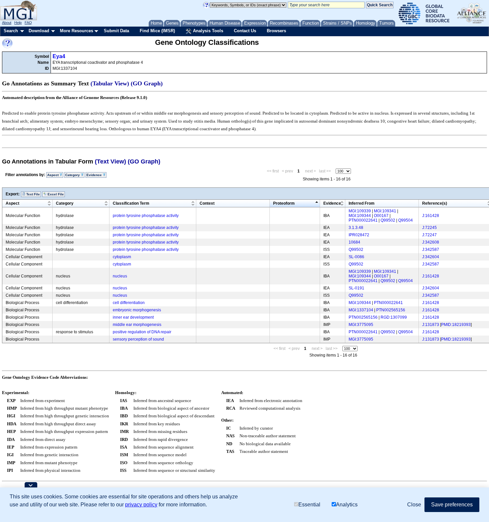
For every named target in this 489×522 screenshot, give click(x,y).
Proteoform (284, 203)
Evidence (332, 203)
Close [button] (414, 504)
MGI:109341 (385, 211)
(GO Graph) (147, 83)
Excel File (55, 194)
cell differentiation (129, 302)
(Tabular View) (109, 83)
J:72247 (429, 235)
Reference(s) (434, 203)
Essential (309, 504)
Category (65, 203)
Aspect (12, 203)
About (6, 23)
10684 (354, 242)
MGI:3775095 (361, 324)
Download (39, 30)
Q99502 (388, 220)
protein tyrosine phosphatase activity (146, 215)
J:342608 (430, 242)
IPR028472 (359, 235)
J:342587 (430, 249)
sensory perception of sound (138, 339)
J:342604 (430, 257)
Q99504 (405, 220)
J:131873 (430, 324)
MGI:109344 (360, 215)
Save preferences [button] (452, 504)
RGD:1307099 (394, 317)
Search (11, 30)
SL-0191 (356, 288)
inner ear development (133, 317)
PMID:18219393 (456, 324)
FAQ (28, 23)
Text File (32, 194)
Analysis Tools (207, 30)
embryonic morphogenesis (137, 310)
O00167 (381, 215)
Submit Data (116, 30)
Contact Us (245, 30)
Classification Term (131, 203)
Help (18, 23)
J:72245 (429, 227)
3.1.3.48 (356, 227)
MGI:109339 (360, 211)
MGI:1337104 (361, 310)
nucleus (120, 276)
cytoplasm (122, 257)
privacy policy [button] (141, 504)
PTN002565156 (390, 310)
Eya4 (59, 56)
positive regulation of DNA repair (142, 332)
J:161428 (430, 215)
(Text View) (110, 161)
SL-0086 (356, 257)
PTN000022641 (363, 220)
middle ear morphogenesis (137, 324)
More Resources (76, 30)
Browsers (276, 30)
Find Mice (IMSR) (157, 30)
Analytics (347, 504)
